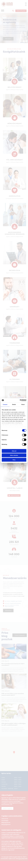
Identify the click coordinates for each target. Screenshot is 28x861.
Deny (14, 459)
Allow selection (14, 455)
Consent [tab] (5, 404)
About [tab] (23, 404)
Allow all (14, 451)
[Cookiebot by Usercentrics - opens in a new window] (20, 400)
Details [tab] (14, 404)
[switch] (24, 435)
